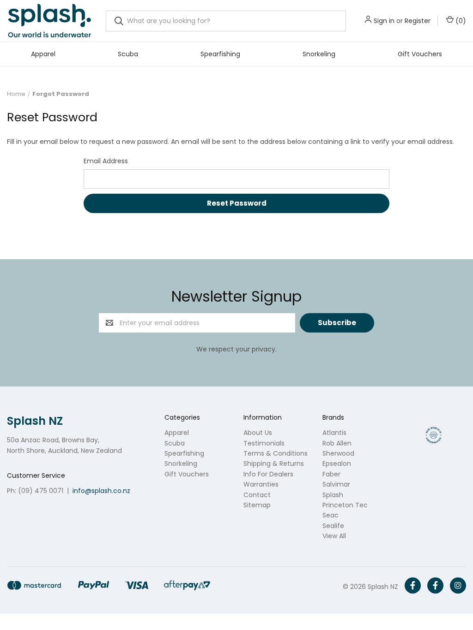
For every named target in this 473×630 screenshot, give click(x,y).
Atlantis (334, 432)
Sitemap (257, 505)
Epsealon (336, 463)
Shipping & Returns (273, 463)
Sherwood (338, 453)
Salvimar (336, 484)
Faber (331, 474)
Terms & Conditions (275, 453)
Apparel (43, 54)
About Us (257, 432)
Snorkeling (319, 54)
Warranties (261, 484)
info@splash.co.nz (101, 490)
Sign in (384, 20)
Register (418, 20)
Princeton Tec (345, 505)
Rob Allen (337, 443)
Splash (332, 494)
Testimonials (264, 443)
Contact (257, 494)
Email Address (106, 161)
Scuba (128, 54)
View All (334, 536)
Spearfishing (220, 54)
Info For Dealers (268, 474)
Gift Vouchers (420, 54)
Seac (330, 515)
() (460, 20)
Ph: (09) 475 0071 (35, 490)
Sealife (333, 525)
